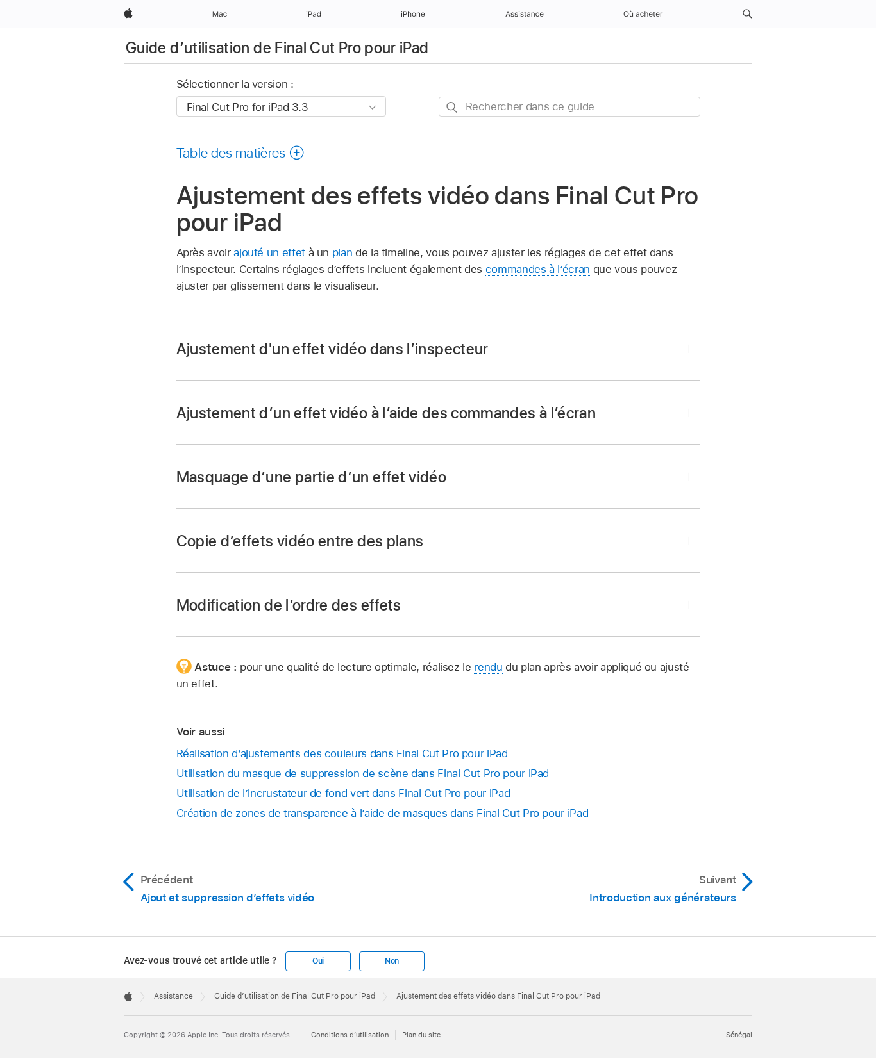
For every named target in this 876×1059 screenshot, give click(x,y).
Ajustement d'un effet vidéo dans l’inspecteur (332, 349)
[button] (747, 14)
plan (342, 252)
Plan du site (421, 1034)
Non (392, 960)
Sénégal (739, 1034)
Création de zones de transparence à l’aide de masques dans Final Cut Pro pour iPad (382, 813)
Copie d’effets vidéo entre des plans (300, 541)
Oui (318, 960)
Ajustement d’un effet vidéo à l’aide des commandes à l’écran (386, 413)
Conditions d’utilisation (350, 1034)
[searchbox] (569, 107)
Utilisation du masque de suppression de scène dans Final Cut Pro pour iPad (363, 773)
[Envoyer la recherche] (452, 107)
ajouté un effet (269, 252)
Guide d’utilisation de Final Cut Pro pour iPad (277, 47)
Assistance (173, 996)
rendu (488, 667)
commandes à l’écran (537, 269)
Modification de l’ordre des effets (288, 605)
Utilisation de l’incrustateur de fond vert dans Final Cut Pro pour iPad (343, 793)
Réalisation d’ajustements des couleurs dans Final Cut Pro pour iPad (342, 753)
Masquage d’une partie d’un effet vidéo (311, 477)
